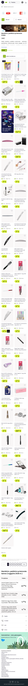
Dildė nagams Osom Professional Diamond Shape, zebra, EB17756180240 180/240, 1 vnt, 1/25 (6, 226)
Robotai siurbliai (5, 675)
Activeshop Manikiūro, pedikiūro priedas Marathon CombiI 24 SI (20, 424)
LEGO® (2, 653)
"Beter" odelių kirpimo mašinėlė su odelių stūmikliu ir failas (7, 350)
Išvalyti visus (10, 50)
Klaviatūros (3, 656)
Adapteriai (3, 669)
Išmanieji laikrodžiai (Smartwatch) (8, 654)
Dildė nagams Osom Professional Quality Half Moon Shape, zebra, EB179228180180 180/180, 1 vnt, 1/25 (19, 251)
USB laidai (3, 667)
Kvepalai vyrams (4, 657)
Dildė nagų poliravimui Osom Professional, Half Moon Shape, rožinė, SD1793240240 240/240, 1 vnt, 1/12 (7, 151)
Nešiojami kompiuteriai (6, 662)
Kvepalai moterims (5, 665)
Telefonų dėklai (4, 670)
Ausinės (3, 666)
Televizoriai (3, 661)
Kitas (24, 564)
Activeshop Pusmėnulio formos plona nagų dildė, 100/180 (6, 175)
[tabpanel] (14, 640)
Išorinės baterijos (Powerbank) (8, 671)
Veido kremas (4, 652)
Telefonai (3, 660)
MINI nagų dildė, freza (19, 174)
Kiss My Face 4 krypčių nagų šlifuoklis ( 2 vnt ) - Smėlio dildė (20, 76)
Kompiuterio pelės (5, 663)
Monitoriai (3, 672)
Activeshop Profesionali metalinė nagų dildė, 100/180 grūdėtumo (7, 325)
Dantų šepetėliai (5, 676)
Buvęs (4, 564)
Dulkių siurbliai (4, 674)
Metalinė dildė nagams (6, 548)
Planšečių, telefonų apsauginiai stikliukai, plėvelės (12, 658)
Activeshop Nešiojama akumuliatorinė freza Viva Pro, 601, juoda (19, 150)
